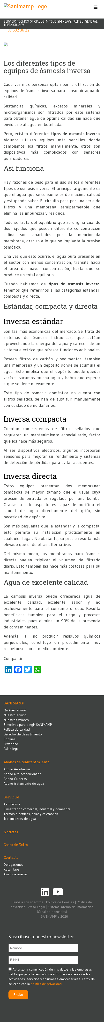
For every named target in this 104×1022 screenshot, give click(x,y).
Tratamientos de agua (20, 818)
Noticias (11, 832)
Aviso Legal (36, 907)
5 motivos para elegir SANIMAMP (28, 724)
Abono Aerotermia (17, 769)
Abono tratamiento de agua (24, 783)
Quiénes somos (15, 710)
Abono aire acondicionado (22, 774)
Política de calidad (17, 729)
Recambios (12, 869)
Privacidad (11, 744)
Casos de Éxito (16, 844)
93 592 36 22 (18, 30)
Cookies (9, 739)
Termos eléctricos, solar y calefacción (31, 814)
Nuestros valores (16, 720)
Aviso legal (11, 748)
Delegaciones (13, 864)
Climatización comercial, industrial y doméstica (37, 809)
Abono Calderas (15, 779)
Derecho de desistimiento (23, 734)
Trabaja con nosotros (27, 902)
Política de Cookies (60, 902)
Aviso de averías (16, 874)
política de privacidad (46, 984)
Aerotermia (12, 804)
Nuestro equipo (15, 715)
